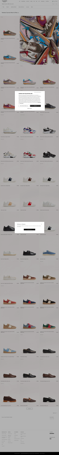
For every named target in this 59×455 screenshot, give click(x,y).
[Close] (41, 224)
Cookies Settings (29, 108)
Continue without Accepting (37, 92)
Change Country (29, 229)
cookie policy (39, 102)
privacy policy (21, 103)
